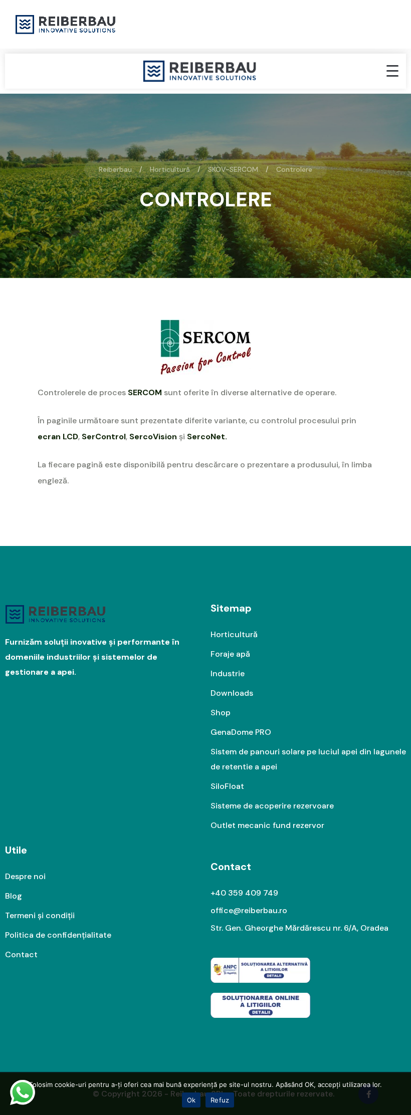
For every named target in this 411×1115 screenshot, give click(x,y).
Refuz (220, 1100)
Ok (191, 1100)
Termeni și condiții (40, 915)
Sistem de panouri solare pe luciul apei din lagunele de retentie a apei (308, 759)
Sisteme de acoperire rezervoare (272, 805)
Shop (221, 712)
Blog (13, 896)
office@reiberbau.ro (249, 910)
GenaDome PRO (241, 732)
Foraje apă (230, 654)
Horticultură (234, 634)
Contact (21, 954)
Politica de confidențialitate (58, 935)
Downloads (232, 693)
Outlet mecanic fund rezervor (267, 825)
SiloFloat (227, 786)
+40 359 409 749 (244, 893)
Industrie (228, 673)
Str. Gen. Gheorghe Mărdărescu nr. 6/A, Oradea (299, 928)
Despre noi (25, 876)
